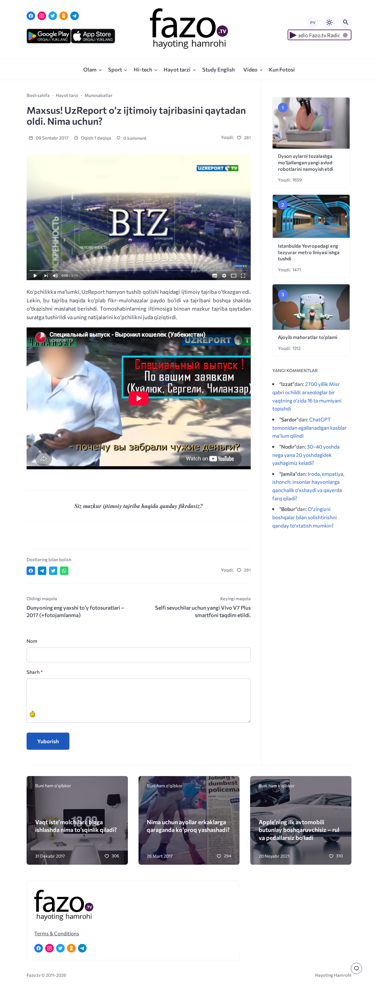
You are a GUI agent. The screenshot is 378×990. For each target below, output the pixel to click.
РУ (312, 22)
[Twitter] (52, 16)
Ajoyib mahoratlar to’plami (307, 337)
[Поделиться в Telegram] (42, 571)
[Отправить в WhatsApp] (64, 571)
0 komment (134, 138)
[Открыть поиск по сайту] (345, 22)
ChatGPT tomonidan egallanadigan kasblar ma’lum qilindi (309, 427)
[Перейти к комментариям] (356, 968)
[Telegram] (74, 16)
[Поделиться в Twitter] (53, 571)
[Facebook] (31, 16)
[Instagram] (42, 16)
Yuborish (48, 741)
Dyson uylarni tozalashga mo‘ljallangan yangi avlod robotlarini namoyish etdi (305, 162)
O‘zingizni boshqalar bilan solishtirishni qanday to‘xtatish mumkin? (304, 517)
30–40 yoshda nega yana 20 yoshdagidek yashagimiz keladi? (306, 454)
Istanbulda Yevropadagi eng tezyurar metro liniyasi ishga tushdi (309, 252)
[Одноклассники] (63, 16)
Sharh (35, 672)
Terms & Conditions (56, 933)
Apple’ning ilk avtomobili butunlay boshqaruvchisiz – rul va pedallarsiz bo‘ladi (299, 829)
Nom (32, 641)
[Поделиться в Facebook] (31, 571)
